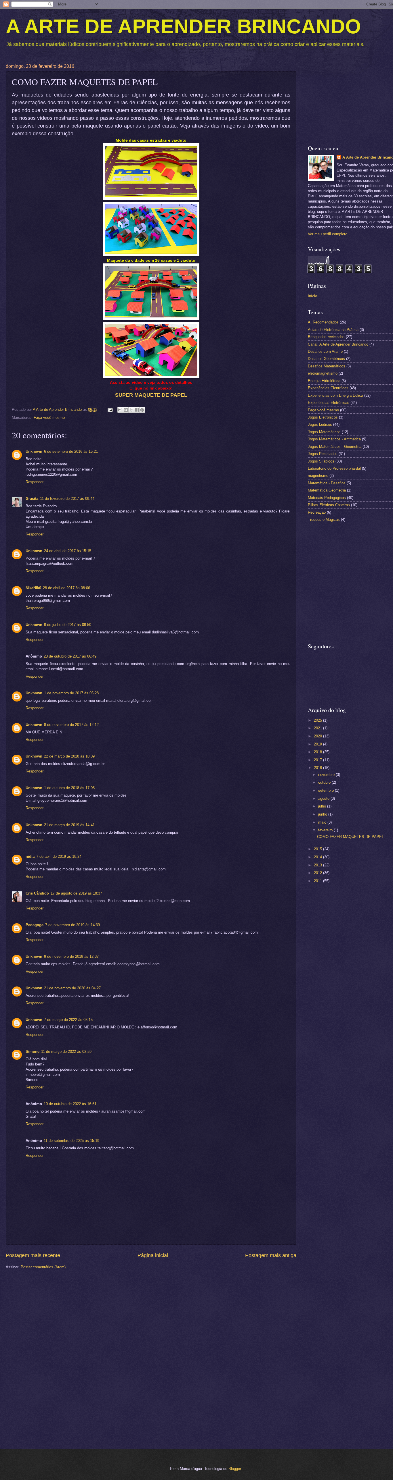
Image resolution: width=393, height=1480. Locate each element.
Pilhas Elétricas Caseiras (329, 505)
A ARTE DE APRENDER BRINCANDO (183, 26)
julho (322, 806)
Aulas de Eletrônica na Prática (333, 329)
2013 (318, 865)
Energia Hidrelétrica (324, 381)
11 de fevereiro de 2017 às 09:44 (67, 498)
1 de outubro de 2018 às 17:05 (69, 788)
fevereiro (326, 830)
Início (312, 296)
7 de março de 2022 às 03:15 (68, 1020)
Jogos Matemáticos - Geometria (334, 446)
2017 (318, 760)
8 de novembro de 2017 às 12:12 (71, 724)
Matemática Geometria (327, 490)
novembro (327, 774)
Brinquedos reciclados (326, 337)
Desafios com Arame (325, 351)
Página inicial (153, 1255)
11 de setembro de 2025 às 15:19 (71, 1140)
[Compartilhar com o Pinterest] (142, 410)
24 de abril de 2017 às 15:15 (67, 551)
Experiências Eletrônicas (328, 402)
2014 (318, 857)
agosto (324, 798)
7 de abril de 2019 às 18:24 (58, 856)
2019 (318, 744)
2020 (318, 736)
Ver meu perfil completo (327, 234)
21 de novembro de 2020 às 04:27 (72, 988)
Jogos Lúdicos (320, 424)
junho (323, 814)
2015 (318, 849)
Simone (32, 1051)
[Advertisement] (350, 979)
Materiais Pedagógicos (327, 498)
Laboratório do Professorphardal (334, 468)
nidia (30, 856)
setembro (326, 790)
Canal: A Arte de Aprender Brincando (338, 344)
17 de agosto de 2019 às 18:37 (76, 893)
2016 (318, 768)
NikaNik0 (33, 588)
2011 (318, 881)
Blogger (234, 1468)
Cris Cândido (37, 893)
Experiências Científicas (328, 388)
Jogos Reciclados (322, 454)
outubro (325, 782)
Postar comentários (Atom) (43, 1267)
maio (322, 822)
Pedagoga (34, 925)
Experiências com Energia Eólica (335, 395)
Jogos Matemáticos (324, 432)
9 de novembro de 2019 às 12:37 (71, 956)
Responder (34, 482)
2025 (318, 720)
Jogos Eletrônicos (323, 417)
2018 (318, 752)
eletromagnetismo (322, 373)
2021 (318, 728)
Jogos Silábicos (321, 461)
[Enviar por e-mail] (120, 410)
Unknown (34, 451)
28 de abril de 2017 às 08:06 (66, 588)
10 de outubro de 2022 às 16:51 (70, 1104)
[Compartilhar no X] (131, 410)
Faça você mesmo (49, 417)
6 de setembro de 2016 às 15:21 (71, 451)
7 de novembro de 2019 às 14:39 (72, 925)
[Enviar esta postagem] (110, 409)
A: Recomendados (323, 322)
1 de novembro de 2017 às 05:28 (71, 693)
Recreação (317, 512)
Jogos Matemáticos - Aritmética (334, 439)
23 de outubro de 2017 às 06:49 (70, 656)
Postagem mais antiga (270, 1255)
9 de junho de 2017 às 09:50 (67, 625)
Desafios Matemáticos (326, 366)
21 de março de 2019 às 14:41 (69, 825)
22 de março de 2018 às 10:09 (69, 756)
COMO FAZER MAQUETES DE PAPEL (350, 837)
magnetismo (318, 475)
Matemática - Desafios (327, 483)
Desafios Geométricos (326, 358)
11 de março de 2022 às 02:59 (66, 1051)
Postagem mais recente (33, 1255)
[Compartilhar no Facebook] (137, 410)
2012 (318, 873)
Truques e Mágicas (324, 519)
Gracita (32, 498)
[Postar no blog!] (126, 410)
